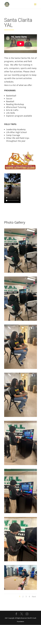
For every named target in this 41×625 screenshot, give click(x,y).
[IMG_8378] (20, 272)
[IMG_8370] (20, 589)
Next (34, 596)
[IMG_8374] (20, 464)
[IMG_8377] (20, 320)
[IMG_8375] (20, 416)
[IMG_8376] (20, 368)
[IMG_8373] (20, 512)
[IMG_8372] (20, 560)
